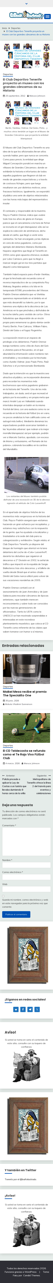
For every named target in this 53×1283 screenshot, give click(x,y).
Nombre (7, 860)
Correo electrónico (12, 872)
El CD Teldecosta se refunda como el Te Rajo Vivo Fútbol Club (24, 754)
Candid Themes (31, 1275)
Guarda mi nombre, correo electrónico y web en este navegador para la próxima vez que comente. (25, 903)
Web (4, 884)
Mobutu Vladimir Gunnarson (18, 704)
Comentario (9, 825)
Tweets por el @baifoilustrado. (21, 1179)
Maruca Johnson (37, 95)
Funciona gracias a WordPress (21, 1271)
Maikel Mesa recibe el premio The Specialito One (25, 693)
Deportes (8, 74)
